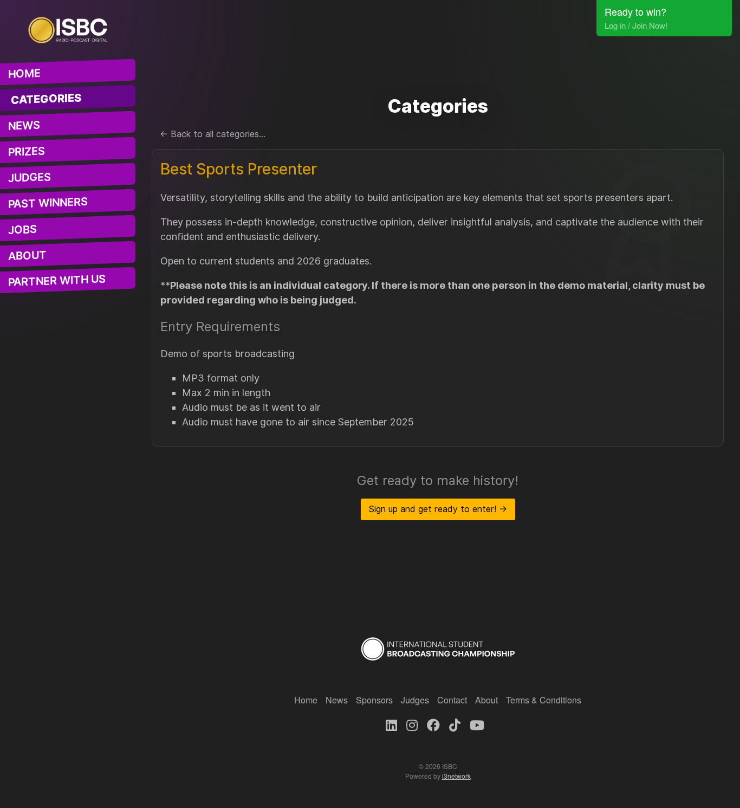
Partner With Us (57, 281)
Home (24, 74)
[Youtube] (477, 724)
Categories (46, 99)
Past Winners (48, 203)
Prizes (26, 152)
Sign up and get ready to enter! (438, 509)
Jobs (22, 230)
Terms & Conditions (543, 700)
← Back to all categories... (212, 134)
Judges (29, 177)
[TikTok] (454, 724)
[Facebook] (433, 724)
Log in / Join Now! (636, 25)
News (24, 126)
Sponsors (374, 700)
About (27, 256)
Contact (452, 700)
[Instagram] (412, 724)
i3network (456, 775)
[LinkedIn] (391, 724)
